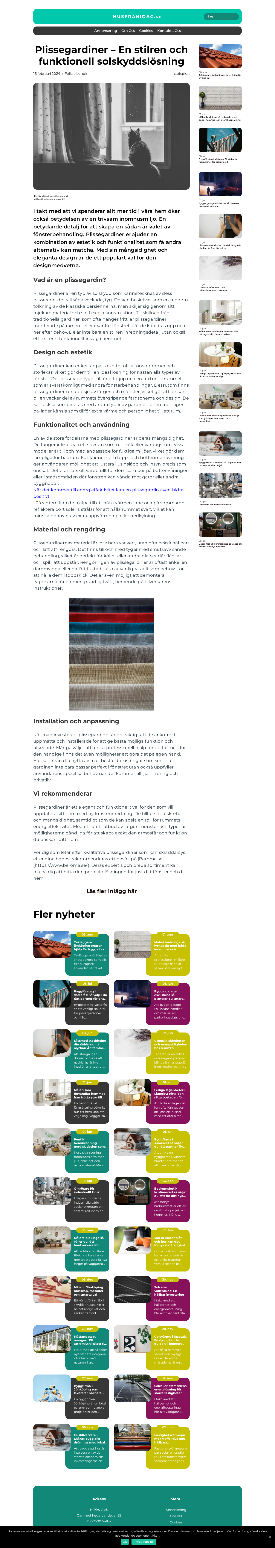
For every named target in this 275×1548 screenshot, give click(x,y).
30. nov (167, 1279)
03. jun (168, 984)
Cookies (146, 31)
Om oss (128, 31)
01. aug (167, 934)
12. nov (168, 1378)
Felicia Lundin (77, 74)
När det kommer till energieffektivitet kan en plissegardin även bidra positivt (108, 493)
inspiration (180, 74)
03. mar (87, 1230)
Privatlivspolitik (144, 1541)
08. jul (87, 984)
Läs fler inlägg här (111, 891)
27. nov (87, 1378)
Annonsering (105, 31)
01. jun (87, 1082)
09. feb (167, 1230)
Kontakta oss (169, 31)
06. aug (87, 934)
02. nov (167, 1427)
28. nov (87, 1329)
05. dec (87, 1279)
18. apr (87, 1181)
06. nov (87, 1427)
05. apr (167, 1181)
